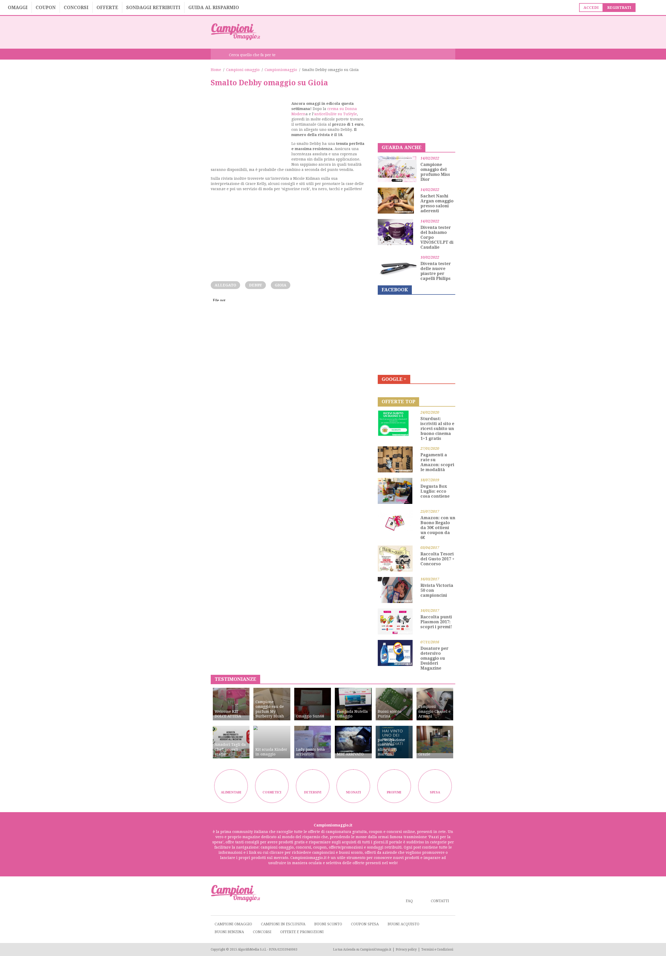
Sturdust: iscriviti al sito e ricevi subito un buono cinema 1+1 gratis (437, 428)
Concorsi (76, 7)
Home (216, 70)
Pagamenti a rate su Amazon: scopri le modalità (437, 462)
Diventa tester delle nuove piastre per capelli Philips (435, 271)
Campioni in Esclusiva (283, 924)
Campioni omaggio (243, 70)
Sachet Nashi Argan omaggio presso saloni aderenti (436, 203)
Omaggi (18, 7)
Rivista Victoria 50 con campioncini (436, 590)
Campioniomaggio (281, 70)
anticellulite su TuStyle (335, 114)
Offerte (107, 7)
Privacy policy (406, 949)
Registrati (619, 7)
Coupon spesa (365, 924)
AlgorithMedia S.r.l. (252, 949)
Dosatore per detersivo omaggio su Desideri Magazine (434, 658)
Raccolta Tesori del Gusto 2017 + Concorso (437, 558)
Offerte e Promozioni (302, 932)
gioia (280, 285)
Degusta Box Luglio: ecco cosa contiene (435, 491)
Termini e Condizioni (437, 949)
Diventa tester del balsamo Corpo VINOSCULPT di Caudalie (436, 237)
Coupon (46, 7)
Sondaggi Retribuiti (153, 7)
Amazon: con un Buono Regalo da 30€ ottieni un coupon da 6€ (437, 527)
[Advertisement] (360, 31)
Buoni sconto (328, 924)
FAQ (409, 901)
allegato (225, 285)
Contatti (440, 901)
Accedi (591, 7)
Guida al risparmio (213, 7)
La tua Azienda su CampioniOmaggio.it (362, 949)
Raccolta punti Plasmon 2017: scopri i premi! (436, 621)
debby (255, 285)
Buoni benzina (229, 932)
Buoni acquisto (403, 924)
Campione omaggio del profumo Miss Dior (435, 172)
